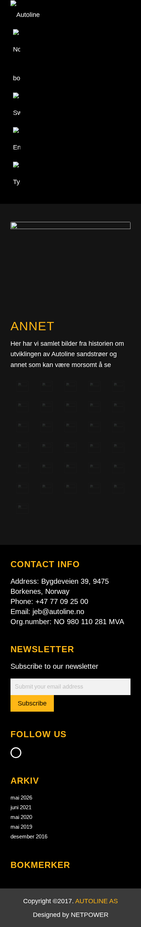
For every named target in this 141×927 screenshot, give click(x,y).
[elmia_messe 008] (47, 468)
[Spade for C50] (22, 508)
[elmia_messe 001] (118, 427)
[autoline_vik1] (47, 407)
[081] (70, 386)
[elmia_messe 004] (70, 447)
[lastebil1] (22, 407)
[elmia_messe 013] (47, 488)
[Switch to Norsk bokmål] (16, 78)
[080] (47, 427)
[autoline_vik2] (22, 427)
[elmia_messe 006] (118, 447)
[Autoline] (22, 386)
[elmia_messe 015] (94, 488)
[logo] (58, 14)
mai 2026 (21, 797)
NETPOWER (89, 914)
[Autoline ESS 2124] (118, 488)
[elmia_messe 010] (94, 468)
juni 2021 (20, 807)
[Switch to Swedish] (16, 112)
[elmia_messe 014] (70, 488)
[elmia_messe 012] (22, 488)
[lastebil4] (118, 407)
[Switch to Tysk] (16, 181)
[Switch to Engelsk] (16, 147)
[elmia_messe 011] (118, 468)
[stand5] (47, 386)
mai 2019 (21, 827)
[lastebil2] (94, 407)
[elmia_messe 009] (70, 468)
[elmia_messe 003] (47, 447)
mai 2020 (21, 817)
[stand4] (70, 407)
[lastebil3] (118, 386)
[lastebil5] (70, 427)
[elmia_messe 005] (94, 447)
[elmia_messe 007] (22, 468)
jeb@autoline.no (58, 611)
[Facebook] (15, 752)
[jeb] (94, 386)
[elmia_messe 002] (22, 447)
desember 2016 (28, 836)
